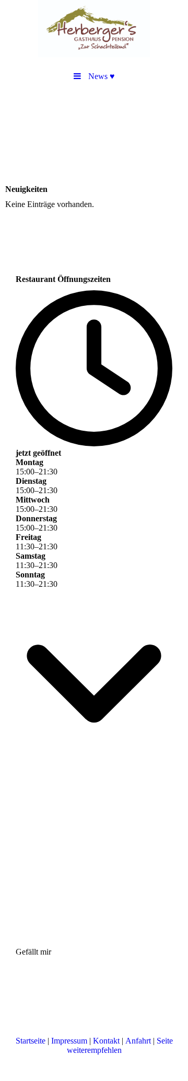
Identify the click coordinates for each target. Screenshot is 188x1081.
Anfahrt (138, 1040)
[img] (94, 28)
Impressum (69, 1040)
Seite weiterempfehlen (120, 1045)
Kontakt (106, 1040)
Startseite (30, 1040)
